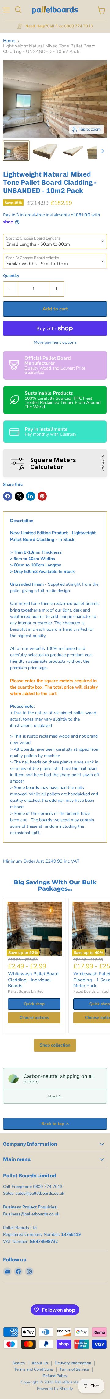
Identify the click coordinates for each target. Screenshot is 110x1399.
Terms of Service (74, 1369)
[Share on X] (19, 496)
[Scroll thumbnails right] (101, 151)
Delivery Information (73, 1363)
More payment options (55, 342)
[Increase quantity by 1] (57, 288)
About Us (39, 1363)
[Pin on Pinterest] (42, 496)
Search (19, 1363)
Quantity (11, 276)
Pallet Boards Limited (25, 991)
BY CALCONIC (102, 463)
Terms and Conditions (33, 1369)
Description (21, 521)
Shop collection (55, 1045)
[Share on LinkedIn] (30, 496)
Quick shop (34, 1004)
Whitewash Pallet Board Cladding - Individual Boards (33, 980)
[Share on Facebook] (7, 496)
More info (54, 1096)
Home (9, 41)
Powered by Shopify (55, 1388)
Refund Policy (55, 1376)
